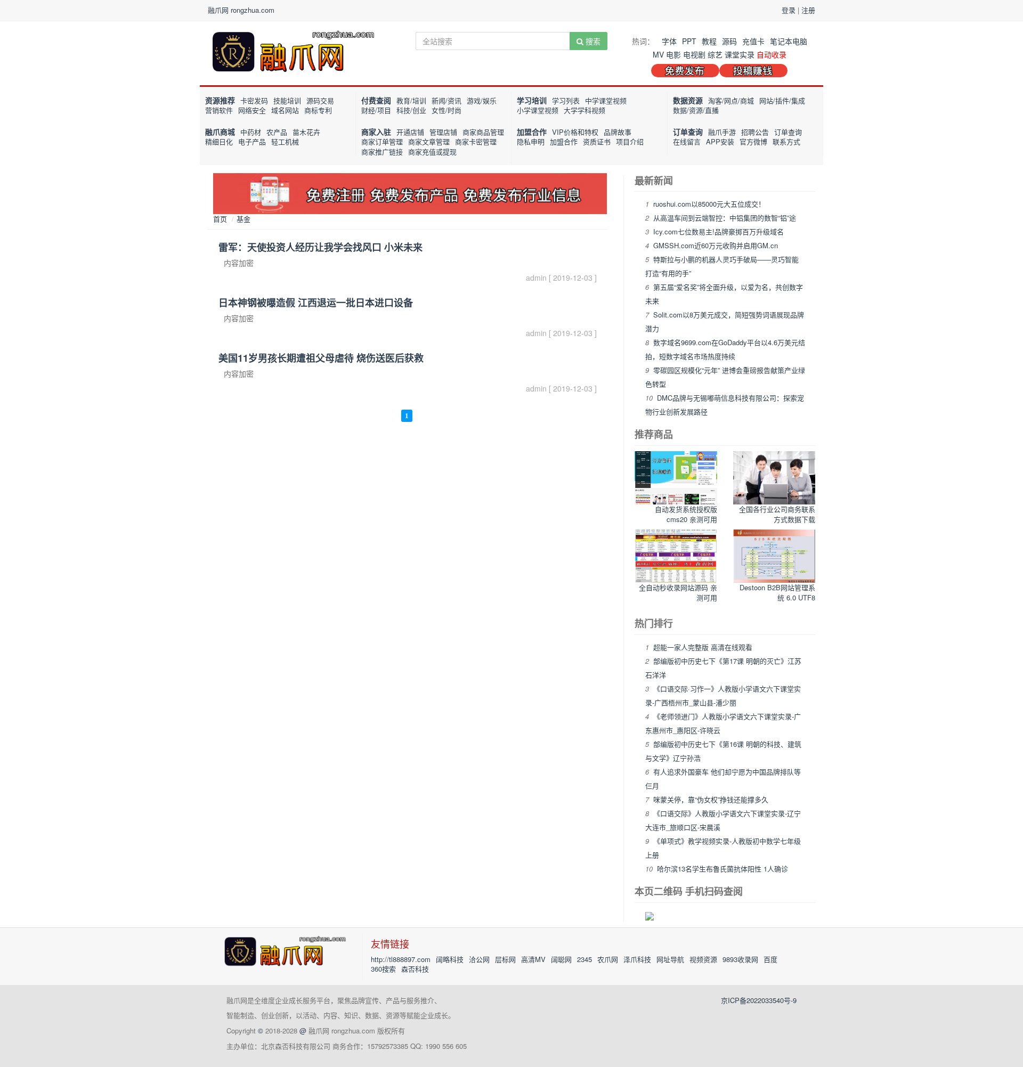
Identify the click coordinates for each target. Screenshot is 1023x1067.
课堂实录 (739, 54)
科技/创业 (411, 110)
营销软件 (219, 110)
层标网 (505, 959)
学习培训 (532, 100)
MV (658, 54)
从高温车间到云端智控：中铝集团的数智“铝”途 (724, 218)
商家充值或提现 (432, 151)
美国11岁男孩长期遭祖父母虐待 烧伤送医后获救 (321, 358)
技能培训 (287, 100)
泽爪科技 (637, 959)
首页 (220, 219)
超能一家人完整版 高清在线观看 (702, 647)
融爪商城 (220, 131)
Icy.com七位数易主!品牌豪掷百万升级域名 (718, 231)
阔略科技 (450, 959)
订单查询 (688, 131)
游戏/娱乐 (482, 100)
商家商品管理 (483, 132)
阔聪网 (561, 959)
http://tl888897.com (401, 959)
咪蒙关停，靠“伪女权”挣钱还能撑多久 (710, 799)
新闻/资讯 (446, 100)
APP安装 (720, 141)
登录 (788, 10)
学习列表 (566, 100)
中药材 (250, 132)
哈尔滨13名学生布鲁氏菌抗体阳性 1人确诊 (722, 869)
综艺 (715, 54)
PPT (689, 41)
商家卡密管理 (476, 141)
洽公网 (479, 959)
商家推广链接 (382, 151)
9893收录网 (740, 959)
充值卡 (753, 41)
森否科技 (415, 969)
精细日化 (219, 141)
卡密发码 (254, 100)
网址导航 (670, 959)
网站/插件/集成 (782, 100)
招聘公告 (755, 132)
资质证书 (597, 141)
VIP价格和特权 (575, 132)
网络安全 (252, 110)
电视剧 (694, 54)
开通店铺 (410, 132)
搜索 (591, 41)
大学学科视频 (584, 110)
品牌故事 (617, 132)
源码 (729, 41)
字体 (669, 41)
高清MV (533, 959)
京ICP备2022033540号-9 (759, 1000)
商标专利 (318, 110)
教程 (709, 41)
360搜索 (383, 969)
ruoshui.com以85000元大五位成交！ (709, 204)
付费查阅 (376, 100)
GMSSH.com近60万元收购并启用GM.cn (715, 245)
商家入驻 (376, 131)
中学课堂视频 (606, 100)
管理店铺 (443, 132)
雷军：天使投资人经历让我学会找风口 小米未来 (320, 247)
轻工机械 (285, 141)
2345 (584, 959)
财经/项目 (376, 110)
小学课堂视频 (537, 110)
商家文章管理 (429, 141)
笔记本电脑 (788, 41)
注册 (808, 10)
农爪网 (607, 959)
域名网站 (285, 110)
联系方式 (786, 141)
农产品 (276, 132)
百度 (770, 959)
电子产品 (252, 141)
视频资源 (703, 959)
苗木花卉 (306, 132)
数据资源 (688, 100)
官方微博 (753, 141)
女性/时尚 (446, 110)
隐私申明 (531, 141)
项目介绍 (630, 141)
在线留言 (687, 141)
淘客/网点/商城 (731, 100)
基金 (243, 219)
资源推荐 (220, 100)
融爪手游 (722, 132)
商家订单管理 (382, 141)
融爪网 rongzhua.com (241, 10)
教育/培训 (411, 100)
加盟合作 (532, 131)
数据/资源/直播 (696, 110)
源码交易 (320, 100)
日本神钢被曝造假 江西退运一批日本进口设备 (315, 302)
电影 (673, 54)
